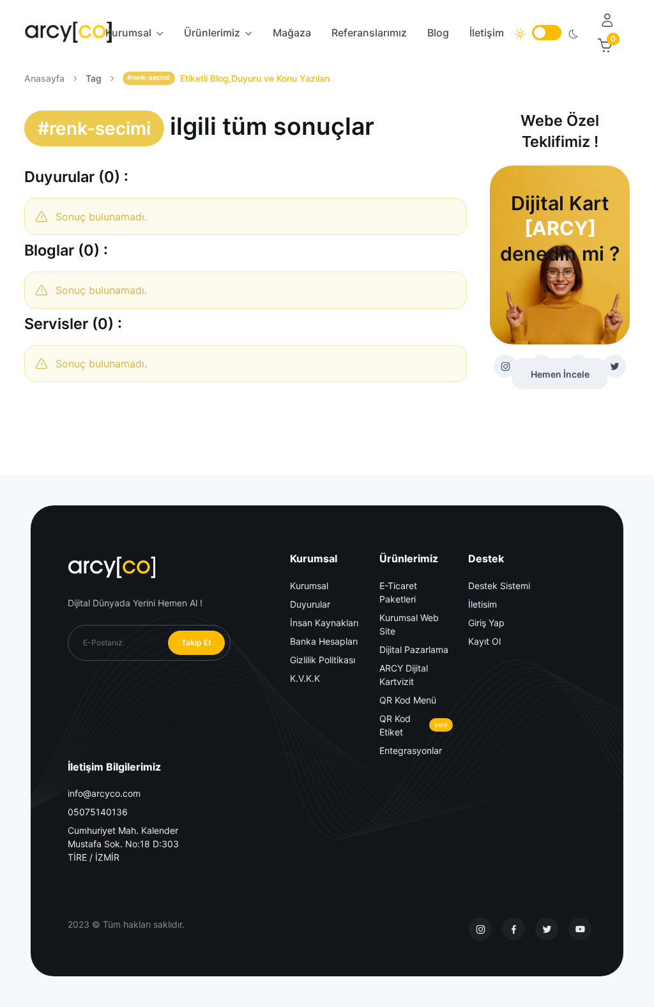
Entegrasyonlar (410, 750)
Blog (438, 32)
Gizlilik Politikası (322, 659)
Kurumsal (128, 32)
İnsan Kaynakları (324, 622)
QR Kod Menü (407, 700)
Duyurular (310, 604)
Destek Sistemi (499, 585)
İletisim (482, 604)
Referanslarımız (369, 32)
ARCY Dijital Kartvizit (403, 675)
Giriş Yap (486, 622)
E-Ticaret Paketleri (398, 592)
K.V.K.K (305, 678)
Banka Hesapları (324, 641)
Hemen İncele (560, 374)
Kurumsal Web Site (409, 624)
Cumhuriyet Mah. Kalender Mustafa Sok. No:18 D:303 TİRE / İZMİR (123, 844)
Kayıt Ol (484, 641)
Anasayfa (44, 78)
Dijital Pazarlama (413, 649)
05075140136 (98, 811)
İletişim (486, 32)
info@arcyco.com (104, 793)
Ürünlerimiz (212, 32)
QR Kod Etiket (413, 725)
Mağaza (292, 32)
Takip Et (196, 642)
